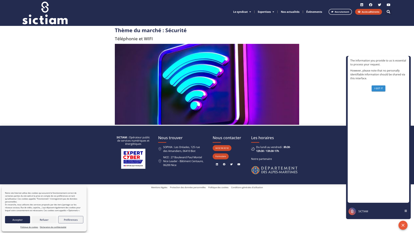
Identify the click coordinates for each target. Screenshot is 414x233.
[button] (388, 12)
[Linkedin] (362, 5)
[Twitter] (379, 5)
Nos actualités (290, 12)
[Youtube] (388, 5)
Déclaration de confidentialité (53, 227)
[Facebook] (370, 5)
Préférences (71, 219)
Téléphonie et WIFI (134, 39)
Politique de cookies (29, 227)
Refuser (44, 219)
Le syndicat (240, 12)
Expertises (264, 12)
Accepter (17, 219)
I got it (378, 88)
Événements (314, 12)
